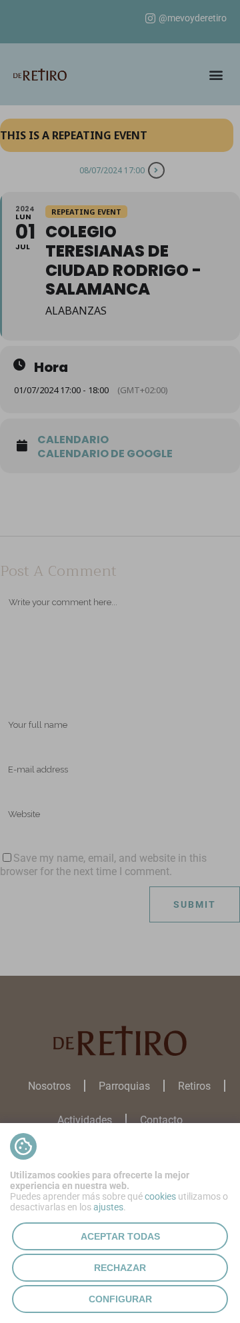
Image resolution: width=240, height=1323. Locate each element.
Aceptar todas (120, 1236)
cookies (160, 1196)
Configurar (120, 1299)
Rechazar (120, 1267)
